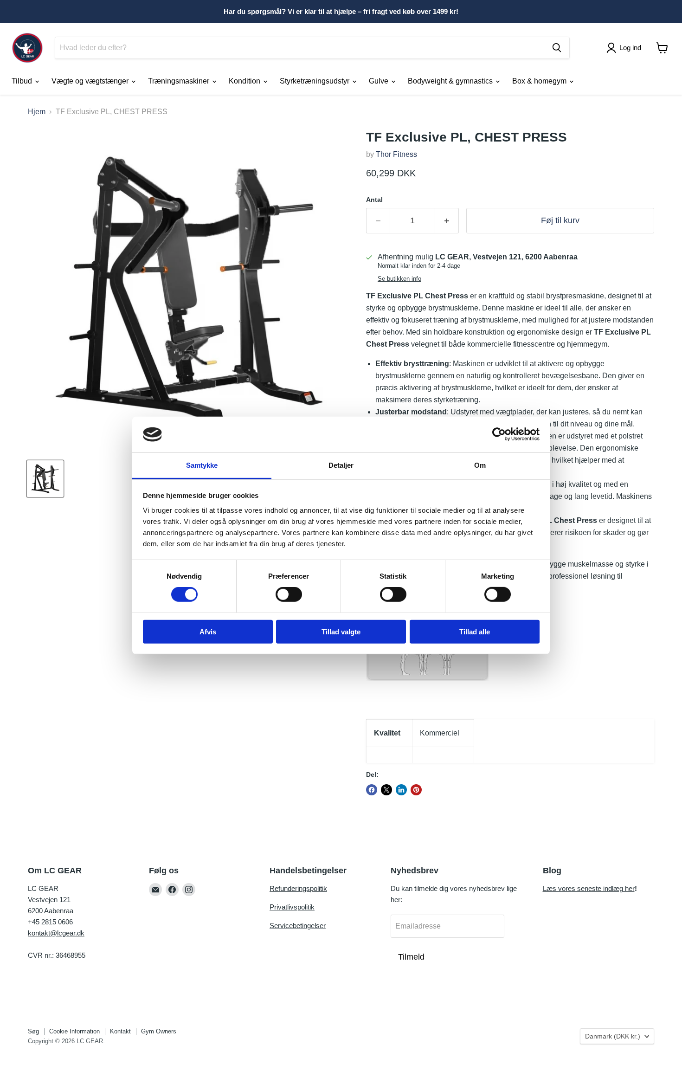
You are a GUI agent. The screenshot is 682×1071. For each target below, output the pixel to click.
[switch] (289, 594)
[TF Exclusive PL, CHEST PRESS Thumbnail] (45, 478)
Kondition (245, 81)
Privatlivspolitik (292, 907)
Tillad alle (474, 631)
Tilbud (23, 81)
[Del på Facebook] (371, 789)
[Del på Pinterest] (416, 789)
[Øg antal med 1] (447, 220)
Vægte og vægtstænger (90, 81)
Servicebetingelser (298, 925)
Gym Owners (158, 1031)
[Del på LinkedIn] (401, 789)
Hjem (36, 112)
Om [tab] (480, 465)
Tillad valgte (341, 631)
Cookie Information (74, 1031)
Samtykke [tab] (202, 465)
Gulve (379, 81)
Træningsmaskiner (179, 81)
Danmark (612, 1036)
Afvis (207, 631)
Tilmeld (411, 956)
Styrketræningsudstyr (315, 81)
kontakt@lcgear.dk (56, 933)
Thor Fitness (396, 154)
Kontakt (120, 1031)
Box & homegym (540, 81)
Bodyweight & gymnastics (451, 81)
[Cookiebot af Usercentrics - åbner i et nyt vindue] (499, 434)
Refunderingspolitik (298, 888)
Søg (33, 1031)
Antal (374, 199)
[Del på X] (386, 789)
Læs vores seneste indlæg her (589, 888)
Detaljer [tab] (341, 465)
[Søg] (556, 47)
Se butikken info (399, 279)
